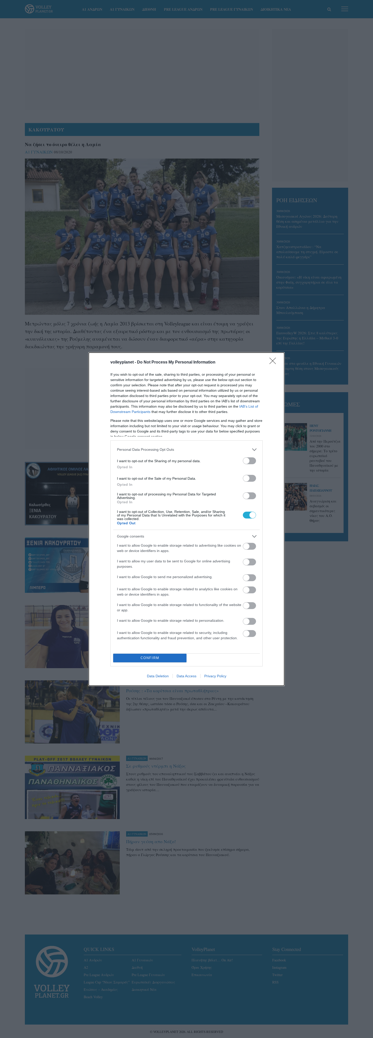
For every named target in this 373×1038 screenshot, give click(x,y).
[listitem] (186, 449)
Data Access (186, 676)
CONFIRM (150, 658)
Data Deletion (158, 676)
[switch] (249, 460)
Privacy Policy (215, 676)
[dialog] (186, 519)
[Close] (274, 362)
